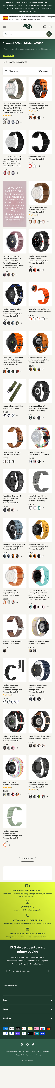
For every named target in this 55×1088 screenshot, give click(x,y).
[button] (4, 26)
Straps (30, 1061)
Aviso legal (45, 1051)
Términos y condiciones (31, 1051)
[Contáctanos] (45, 26)
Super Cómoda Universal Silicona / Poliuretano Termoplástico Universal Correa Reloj (38, 688)
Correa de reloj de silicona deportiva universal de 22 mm (40, 310)
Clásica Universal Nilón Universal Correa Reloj (37, 158)
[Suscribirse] (45, 971)
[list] (27, 18)
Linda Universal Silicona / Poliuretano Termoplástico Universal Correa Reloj (12, 738)
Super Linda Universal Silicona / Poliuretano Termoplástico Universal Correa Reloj (14, 546)
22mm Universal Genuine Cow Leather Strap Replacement (40, 737)
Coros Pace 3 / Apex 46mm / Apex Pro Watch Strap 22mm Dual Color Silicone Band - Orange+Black (13, 361)
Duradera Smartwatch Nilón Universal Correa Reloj (13, 407)
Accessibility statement (24, 1055)
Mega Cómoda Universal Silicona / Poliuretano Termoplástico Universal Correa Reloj (12, 499)
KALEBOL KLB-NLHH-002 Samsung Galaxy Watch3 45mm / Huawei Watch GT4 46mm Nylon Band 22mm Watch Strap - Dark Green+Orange (14, 108)
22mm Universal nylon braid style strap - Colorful (39, 453)
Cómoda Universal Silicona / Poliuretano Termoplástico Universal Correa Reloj (39, 360)
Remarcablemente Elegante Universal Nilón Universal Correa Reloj (11, 593)
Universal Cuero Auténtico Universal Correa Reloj (12, 642)
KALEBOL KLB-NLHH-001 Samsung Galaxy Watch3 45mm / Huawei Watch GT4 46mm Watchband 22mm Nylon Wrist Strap (12, 161)
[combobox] (27, 34)
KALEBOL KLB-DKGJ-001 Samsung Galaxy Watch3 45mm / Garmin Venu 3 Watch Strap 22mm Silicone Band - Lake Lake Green (39, 595)
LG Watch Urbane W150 (18, 62)
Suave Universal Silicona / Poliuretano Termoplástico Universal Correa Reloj (38, 105)
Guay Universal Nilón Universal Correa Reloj (11, 783)
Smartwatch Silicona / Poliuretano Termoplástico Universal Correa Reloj (38, 408)
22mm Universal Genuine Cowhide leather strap (12, 453)
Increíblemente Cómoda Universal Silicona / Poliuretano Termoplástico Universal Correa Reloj (38, 259)
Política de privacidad (13, 1051)
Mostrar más (8, 55)
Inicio (5, 62)
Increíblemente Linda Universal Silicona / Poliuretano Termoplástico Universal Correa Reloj (12, 688)
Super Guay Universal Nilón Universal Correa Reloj (39, 642)
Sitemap (38, 1055)
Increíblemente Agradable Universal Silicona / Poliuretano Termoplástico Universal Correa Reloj (12, 312)
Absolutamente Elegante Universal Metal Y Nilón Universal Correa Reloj (38, 209)
